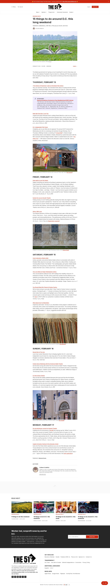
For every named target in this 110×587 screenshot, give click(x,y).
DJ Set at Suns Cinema (39, 375)
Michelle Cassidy (37, 520)
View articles (42, 474)
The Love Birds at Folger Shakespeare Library (44, 271)
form (36, 296)
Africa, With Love (37, 211)
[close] (108, 2)
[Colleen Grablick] (34, 28)
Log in (88, 6)
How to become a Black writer (40, 258)
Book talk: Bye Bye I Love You (40, 113)
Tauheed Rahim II (14, 518)
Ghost (57, 584)
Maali (61, 584)
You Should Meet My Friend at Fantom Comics (45, 287)
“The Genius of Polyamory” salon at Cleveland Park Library (48, 85)
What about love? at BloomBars (41, 303)
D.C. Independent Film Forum (40, 127)
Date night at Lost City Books (40, 180)
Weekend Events (37, 16)
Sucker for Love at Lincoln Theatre (42, 198)
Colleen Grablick (39, 28)
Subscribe (95, 6)
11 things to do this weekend (20, 517)
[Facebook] (23, 577)
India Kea (58, 520)
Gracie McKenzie (81, 520)
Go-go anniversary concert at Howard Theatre (45, 428)
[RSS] (25, 577)
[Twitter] (20, 577)
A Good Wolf (59, 133)
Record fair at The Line (39, 352)
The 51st (46, 584)
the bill (51, 430)
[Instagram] (13, 577)
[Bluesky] (15, 577)
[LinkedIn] (18, 577)
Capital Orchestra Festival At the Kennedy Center (45, 444)
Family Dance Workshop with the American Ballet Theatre (48, 364)
